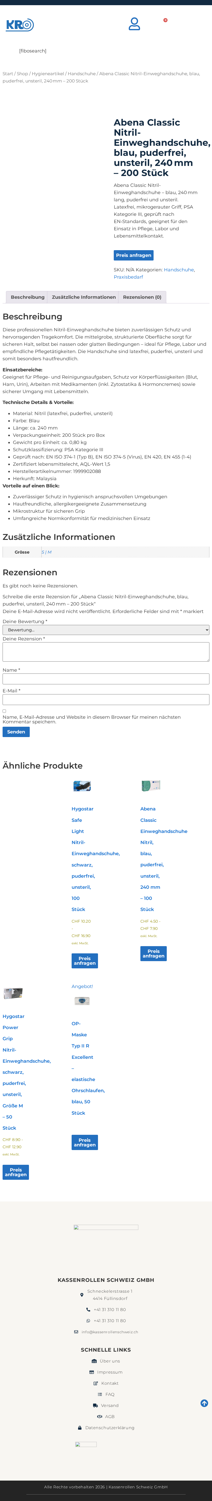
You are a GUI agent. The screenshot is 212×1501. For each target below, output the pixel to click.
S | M (46, 552)
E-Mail (11, 690)
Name (11, 670)
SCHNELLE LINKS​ (106, 1350)
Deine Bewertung (25, 621)
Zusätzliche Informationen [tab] (84, 297)
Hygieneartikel (48, 73)
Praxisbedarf (128, 277)
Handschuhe (82, 73)
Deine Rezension (24, 639)
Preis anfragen (133, 255)
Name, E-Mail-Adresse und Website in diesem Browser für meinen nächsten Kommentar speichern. (92, 719)
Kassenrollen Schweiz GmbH (106, 1280)
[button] (196, 25)
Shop (22, 73)
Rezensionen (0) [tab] (142, 297)
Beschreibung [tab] (28, 297)
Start (8, 73)
